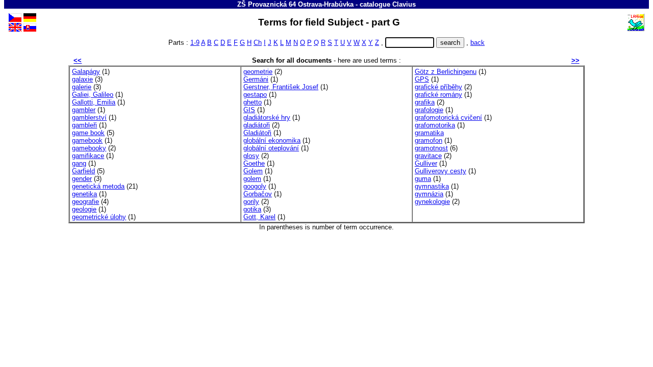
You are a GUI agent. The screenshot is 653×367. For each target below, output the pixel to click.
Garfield (83, 171)
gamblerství (89, 117)
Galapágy (86, 71)
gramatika (429, 133)
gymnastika (432, 186)
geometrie (257, 71)
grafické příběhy (438, 87)
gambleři (84, 125)
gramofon (428, 140)
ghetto (252, 102)
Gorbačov (257, 194)
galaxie (82, 79)
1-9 (194, 42)
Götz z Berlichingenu (445, 71)
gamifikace (88, 156)
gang (79, 163)
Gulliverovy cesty (440, 171)
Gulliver (426, 163)
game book (88, 133)
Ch (258, 42)
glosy (251, 156)
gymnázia (429, 194)
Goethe (254, 163)
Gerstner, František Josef (280, 87)
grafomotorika (435, 125)
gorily (251, 201)
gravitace (428, 156)
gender (82, 178)
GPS (422, 79)
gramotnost (431, 148)
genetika (84, 194)
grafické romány (438, 94)
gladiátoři (256, 125)
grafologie (429, 110)
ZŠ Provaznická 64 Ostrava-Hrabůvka (295, 4)
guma (423, 178)
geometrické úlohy (99, 217)
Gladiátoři (257, 133)
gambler (83, 110)
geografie (85, 201)
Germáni (255, 79)
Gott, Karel (259, 217)
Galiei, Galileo (92, 94)
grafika (425, 102)
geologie (84, 209)
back (477, 42)
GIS (249, 110)
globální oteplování (271, 148)
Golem (253, 171)
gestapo (255, 94)
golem (252, 178)
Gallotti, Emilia (93, 102)
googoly (254, 186)
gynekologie (432, 201)
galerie (81, 87)
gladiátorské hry (266, 117)
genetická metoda (98, 186)
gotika (252, 209)
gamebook (87, 140)
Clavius (404, 4)
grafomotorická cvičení (448, 117)
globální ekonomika (271, 140)
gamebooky (89, 148)
